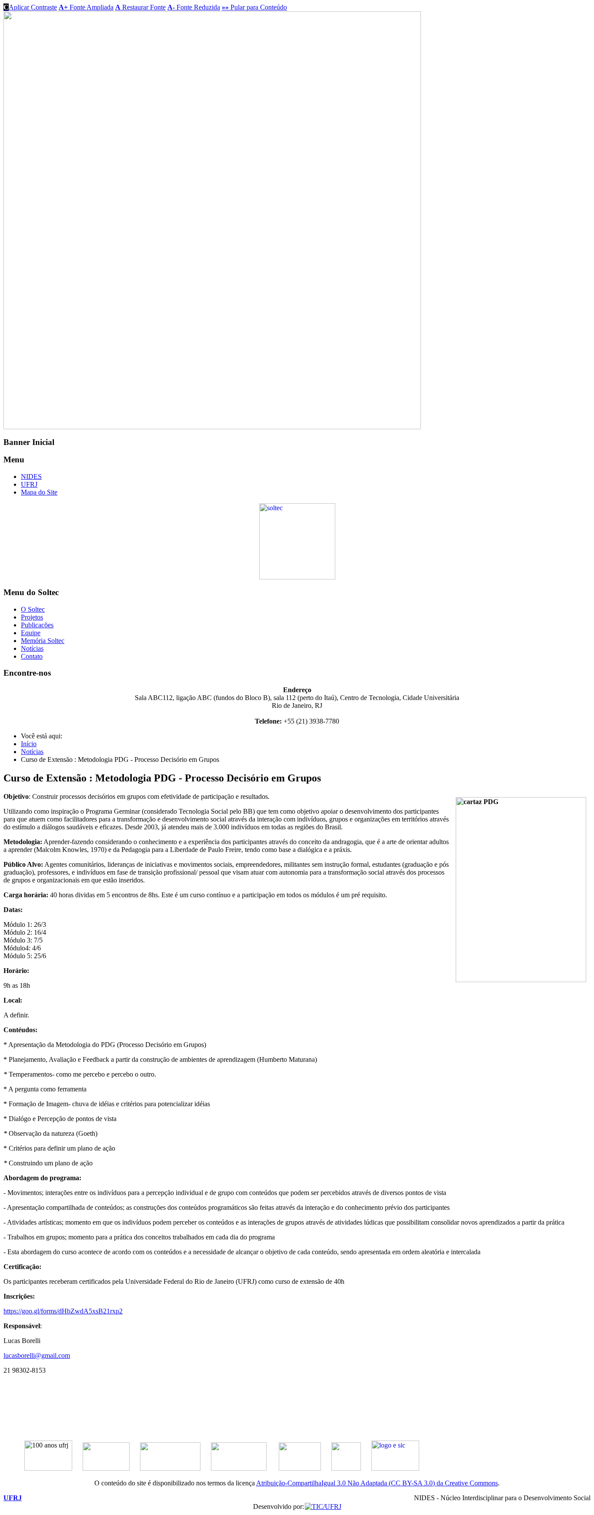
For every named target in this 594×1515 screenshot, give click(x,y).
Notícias (32, 648)
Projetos (32, 617)
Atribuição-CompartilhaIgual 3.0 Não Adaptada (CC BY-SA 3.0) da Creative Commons (377, 1483)
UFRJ (29, 484)
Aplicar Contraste (30, 7)
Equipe (30, 632)
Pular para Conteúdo (254, 7)
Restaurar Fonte (140, 7)
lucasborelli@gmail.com (36, 1355)
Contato (32, 656)
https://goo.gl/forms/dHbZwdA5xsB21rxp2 (63, 1311)
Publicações (37, 625)
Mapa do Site (39, 492)
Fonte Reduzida (193, 7)
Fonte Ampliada (86, 7)
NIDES (31, 476)
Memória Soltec (42, 640)
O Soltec (33, 609)
